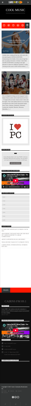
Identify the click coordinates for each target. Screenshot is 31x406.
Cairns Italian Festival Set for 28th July (15, 82)
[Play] (3, 187)
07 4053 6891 (7, 346)
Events (5, 392)
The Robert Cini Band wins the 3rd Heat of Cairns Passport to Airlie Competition (15, 235)
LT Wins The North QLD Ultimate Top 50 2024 (15, 230)
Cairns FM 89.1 (15, 301)
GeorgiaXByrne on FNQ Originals (16, 41)
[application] (15, 180)
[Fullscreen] (27, 187)
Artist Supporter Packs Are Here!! (13, 239)
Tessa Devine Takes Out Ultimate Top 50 (15, 242)
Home (5, 391)
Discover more (5, 314)
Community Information (9, 72)
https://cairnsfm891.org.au (10, 343)
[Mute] (25, 187)
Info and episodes (15, 163)
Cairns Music (6, 32)
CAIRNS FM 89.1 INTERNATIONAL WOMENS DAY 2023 (14, 245)
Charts (19, 391)
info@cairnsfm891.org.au (10, 349)
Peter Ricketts (6, 50)
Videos (12, 391)
